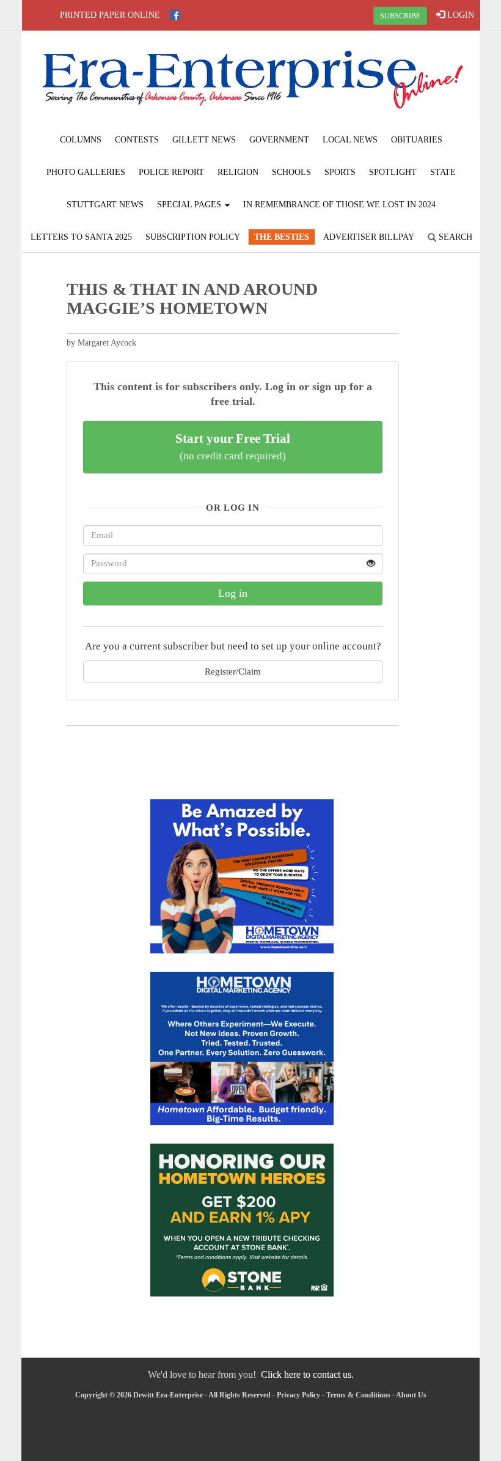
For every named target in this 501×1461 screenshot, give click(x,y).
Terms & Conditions (358, 1395)
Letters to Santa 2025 (81, 237)
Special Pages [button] (190, 204)
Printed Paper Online (110, 15)
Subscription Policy (192, 237)
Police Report (171, 172)
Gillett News (204, 139)
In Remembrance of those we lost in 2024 (339, 204)
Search (454, 237)
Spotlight (393, 172)
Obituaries (416, 139)
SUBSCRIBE (400, 16)
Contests (137, 139)
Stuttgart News (105, 204)
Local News (350, 139)
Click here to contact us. (307, 1374)
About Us (411, 1395)
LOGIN (459, 15)
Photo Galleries (85, 172)
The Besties (281, 237)
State (443, 172)
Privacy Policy (298, 1395)
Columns (80, 139)
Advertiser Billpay (368, 237)
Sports (340, 172)
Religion (238, 172)
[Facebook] (175, 15)
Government (279, 139)
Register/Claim (233, 671)
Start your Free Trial (232, 446)
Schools (291, 172)
